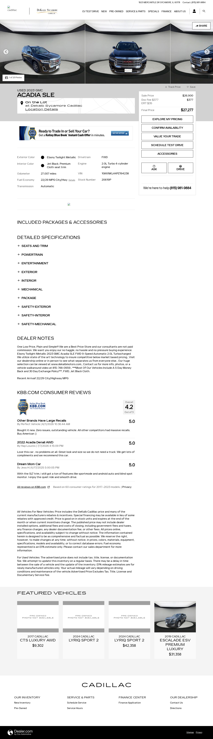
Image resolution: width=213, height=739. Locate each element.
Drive (181, 169)
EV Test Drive (90, 11)
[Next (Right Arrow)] (207, 51)
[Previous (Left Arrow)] (5, 51)
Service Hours (75, 708)
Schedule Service (76, 702)
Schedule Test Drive (167, 145)
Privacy (126, 487)
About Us (180, 11)
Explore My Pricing (167, 119)
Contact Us (176, 702)
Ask (154, 169)
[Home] (15, 11)
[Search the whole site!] (204, 11)
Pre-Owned (116, 11)
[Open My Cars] (193, 11)
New (104, 11)
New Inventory (22, 702)
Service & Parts (135, 11)
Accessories (167, 153)
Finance (167, 11)
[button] (76, 246)
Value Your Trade (167, 136)
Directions (176, 708)
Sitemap (190, 732)
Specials (153, 11)
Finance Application (130, 702)
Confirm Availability (167, 127)
